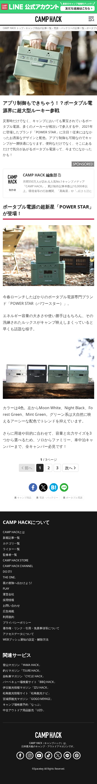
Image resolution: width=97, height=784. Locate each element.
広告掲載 (8, 611)
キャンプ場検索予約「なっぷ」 (22, 704)
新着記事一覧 (11, 538)
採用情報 (8, 600)
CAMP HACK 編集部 (40, 175)
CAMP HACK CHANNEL (18, 566)
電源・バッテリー (48, 497)
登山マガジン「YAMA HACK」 (22, 665)
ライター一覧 (11, 549)
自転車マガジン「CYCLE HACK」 (24, 676)
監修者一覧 (10, 555)
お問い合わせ (11, 606)
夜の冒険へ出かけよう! (17, 583)
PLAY (6, 589)
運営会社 (8, 594)
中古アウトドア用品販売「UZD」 (24, 710)
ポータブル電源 (74, 497)
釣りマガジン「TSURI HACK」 (22, 671)
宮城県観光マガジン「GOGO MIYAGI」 (28, 699)
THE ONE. (9, 577)
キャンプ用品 (24, 497)
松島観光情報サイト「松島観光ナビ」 (27, 693)
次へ (69, 467)
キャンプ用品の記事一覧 (39, 28)
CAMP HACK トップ (13, 28)
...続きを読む (84, 191)
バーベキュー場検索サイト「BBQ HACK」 (30, 682)
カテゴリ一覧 (11, 543)
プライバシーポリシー (17, 623)
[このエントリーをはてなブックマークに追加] (53, 487)
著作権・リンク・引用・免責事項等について (31, 628)
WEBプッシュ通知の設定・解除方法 (25, 639)
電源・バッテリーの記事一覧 (69, 28)
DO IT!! (7, 572)
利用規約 (8, 617)
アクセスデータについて (18, 634)
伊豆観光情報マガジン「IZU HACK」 (26, 688)
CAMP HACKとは (14, 532)
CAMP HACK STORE (15, 560)
